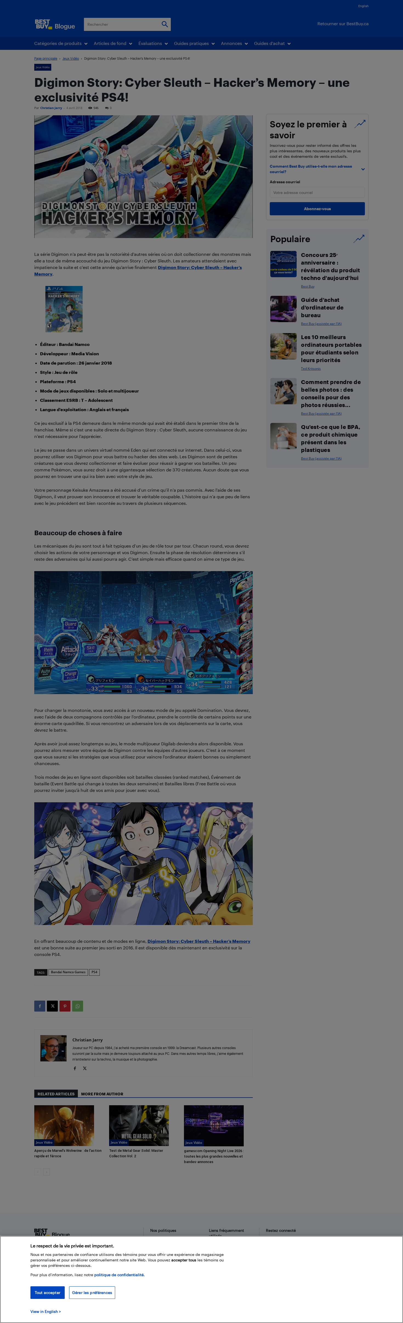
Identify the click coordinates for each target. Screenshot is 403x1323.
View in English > (45, 1311)
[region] (201, 1279)
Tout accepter (47, 1292)
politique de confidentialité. (119, 1274)
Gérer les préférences (92, 1292)
